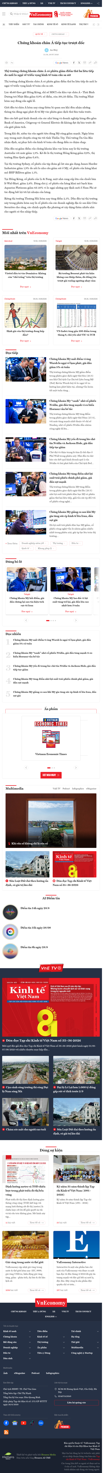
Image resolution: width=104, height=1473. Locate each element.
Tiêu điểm (14, 24)
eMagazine (91, 789)
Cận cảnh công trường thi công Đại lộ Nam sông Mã (25, 1089)
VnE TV (51, 3)
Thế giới (59, 241)
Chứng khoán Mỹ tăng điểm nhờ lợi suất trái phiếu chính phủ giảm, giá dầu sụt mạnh (71, 478)
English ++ (86, 3)
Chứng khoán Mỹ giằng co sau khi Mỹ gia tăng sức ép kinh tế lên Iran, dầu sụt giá (72, 516)
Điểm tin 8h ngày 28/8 (34, 947)
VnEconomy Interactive (71, 1262)
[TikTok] (32, 1423)
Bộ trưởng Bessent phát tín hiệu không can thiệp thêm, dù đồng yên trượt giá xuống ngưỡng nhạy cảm (76, 277)
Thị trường (85, 24)
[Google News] (62, 62)
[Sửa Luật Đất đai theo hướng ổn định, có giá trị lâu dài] (76, 1112)
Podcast (66, 789)
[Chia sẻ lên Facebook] (74, 62)
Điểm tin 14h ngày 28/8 (35, 908)
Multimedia (14, 788)
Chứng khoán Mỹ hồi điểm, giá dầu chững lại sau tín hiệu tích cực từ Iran (27, 602)
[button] (47, 620)
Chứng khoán (10, 3)
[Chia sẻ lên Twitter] (79, 62)
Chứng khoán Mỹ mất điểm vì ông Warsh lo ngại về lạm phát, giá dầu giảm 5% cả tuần (70, 363)
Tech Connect (68, 3)
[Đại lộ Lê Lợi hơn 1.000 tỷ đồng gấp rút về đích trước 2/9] (76, 1070)
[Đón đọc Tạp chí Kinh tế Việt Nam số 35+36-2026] (51, 1007)
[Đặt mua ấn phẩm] (92, 13)
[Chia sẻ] (95, 62)
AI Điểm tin (51, 898)
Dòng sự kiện (51, 1150)
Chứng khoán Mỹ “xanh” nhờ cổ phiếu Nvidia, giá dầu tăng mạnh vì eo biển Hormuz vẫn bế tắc (72, 405)
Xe (41, 3)
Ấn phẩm (51, 709)
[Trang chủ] (3, 24)
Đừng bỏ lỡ (14, 562)
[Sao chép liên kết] (90, 62)
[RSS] (6, 1432)
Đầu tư (26, 24)
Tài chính (38, 24)
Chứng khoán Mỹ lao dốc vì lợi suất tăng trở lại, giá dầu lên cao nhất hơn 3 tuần (71, 602)
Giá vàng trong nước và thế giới (24, 1262)
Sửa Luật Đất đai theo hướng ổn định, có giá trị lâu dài (27, 883)
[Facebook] (6, 1423)
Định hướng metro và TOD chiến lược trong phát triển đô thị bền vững (25, 1190)
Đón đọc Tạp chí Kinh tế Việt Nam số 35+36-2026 (72, 883)
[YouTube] (24, 1423)
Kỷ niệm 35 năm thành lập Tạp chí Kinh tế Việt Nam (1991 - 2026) (76, 1190)
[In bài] (6, 62)
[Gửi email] (84, 62)
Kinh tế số (52, 24)
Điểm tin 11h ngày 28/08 (36, 928)
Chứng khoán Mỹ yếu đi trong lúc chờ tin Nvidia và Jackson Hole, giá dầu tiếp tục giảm (72, 443)
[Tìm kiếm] (11, 14)
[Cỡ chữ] (12, 62)
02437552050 (64, 1396)
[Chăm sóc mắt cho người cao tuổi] (25, 1112)
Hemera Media (48, 1455)
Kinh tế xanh (68, 24)
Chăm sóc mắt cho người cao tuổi (25, 1129)
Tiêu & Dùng (28, 3)
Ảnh (5, 1373)
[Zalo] (41, 1423)
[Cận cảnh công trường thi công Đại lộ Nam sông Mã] (25, 1070)
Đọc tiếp (12, 353)
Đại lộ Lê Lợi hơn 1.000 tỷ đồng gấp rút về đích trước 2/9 (74, 1089)
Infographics (78, 789)
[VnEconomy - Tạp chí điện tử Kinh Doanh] (51, 1302)
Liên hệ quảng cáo (76, 1403)
